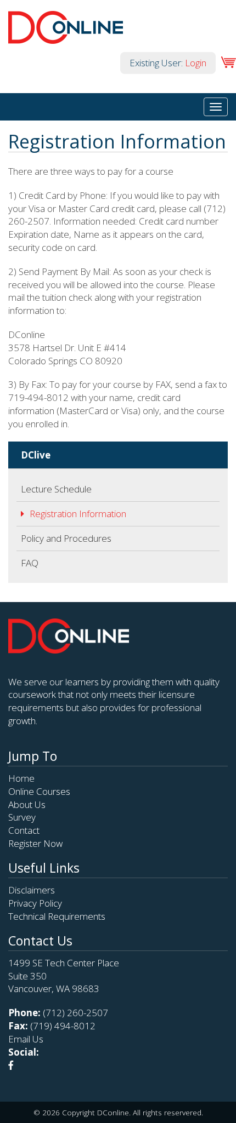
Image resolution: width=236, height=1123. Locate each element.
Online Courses (39, 791)
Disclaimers (31, 890)
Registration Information (78, 513)
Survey (22, 817)
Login (195, 62)
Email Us (25, 1039)
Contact (24, 830)
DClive (35, 455)
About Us (27, 804)
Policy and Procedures (66, 538)
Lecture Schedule (56, 489)
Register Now (35, 843)
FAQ (29, 563)
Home (21, 778)
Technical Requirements (56, 916)
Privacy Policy (35, 903)
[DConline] (65, 37)
